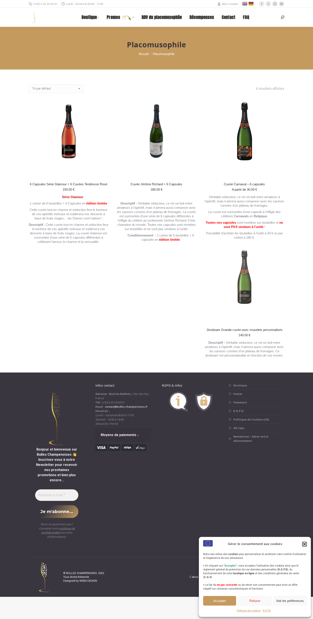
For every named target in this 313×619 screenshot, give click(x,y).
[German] (251, 4)
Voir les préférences (290, 601)
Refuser (254, 601)
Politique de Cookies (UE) (251, 419)
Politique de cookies (249, 610)
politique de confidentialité (58, 530)
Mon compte (230, 4)
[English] (245, 4)
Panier (238, 394)
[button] (304, 544)
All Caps (238, 428)
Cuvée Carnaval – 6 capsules (244, 184)
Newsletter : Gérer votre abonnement (250, 439)
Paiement (240, 402)
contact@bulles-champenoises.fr (126, 407)
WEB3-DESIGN (88, 580)
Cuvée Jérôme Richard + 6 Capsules (156, 184)
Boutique (240, 385)
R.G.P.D (267, 610)
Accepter (219, 601)
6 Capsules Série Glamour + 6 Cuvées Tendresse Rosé (68, 184)
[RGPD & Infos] (190, 410)
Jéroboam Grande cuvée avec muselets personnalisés (244, 330)
